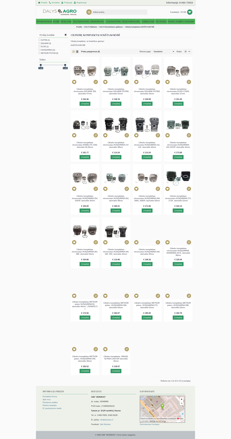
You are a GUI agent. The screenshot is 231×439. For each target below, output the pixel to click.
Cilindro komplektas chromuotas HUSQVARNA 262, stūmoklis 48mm (116, 198)
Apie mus (47, 399)
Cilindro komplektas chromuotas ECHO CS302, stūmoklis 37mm (178, 91)
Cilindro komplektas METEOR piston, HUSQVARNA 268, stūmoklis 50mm (116, 305)
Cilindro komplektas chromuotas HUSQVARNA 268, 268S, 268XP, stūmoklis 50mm (147, 198)
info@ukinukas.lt (106, 420)
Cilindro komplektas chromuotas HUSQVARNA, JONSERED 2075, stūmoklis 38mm (178, 251)
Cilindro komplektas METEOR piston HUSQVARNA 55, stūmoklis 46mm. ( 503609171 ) (85, 305)
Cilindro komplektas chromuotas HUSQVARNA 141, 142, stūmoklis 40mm (147, 144)
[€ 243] (65, 65)
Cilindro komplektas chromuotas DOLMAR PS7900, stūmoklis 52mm (116, 91)
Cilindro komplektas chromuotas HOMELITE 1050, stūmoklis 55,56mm (85, 144)
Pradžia (79, 27)
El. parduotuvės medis (52, 408)
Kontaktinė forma (50, 396)
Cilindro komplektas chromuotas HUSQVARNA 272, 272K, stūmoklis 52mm (178, 198)
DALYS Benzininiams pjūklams (111, 27)
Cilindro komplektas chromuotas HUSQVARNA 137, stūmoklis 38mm (116, 144)
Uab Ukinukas (105, 424)
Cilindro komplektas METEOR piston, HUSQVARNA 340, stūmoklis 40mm (84, 358)
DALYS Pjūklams (90, 27)
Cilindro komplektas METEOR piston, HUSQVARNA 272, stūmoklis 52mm (147, 305)
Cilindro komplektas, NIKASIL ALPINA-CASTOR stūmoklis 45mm (116, 358)
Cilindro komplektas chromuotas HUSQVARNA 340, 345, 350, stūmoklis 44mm (116, 251)
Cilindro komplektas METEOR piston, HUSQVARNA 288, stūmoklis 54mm (178, 305)
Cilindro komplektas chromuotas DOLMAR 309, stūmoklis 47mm (85, 91)
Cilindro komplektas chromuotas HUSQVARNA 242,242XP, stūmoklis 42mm (178, 144)
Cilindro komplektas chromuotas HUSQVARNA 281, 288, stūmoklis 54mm (85, 251)
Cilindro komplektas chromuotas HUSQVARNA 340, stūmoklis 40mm (147, 251)
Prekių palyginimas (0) (90, 52)
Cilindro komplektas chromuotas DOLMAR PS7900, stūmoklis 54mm (147, 91)
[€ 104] (41, 65)
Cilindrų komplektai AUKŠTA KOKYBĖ (139, 27)
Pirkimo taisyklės (50, 405)
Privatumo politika (50, 402)
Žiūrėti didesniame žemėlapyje (149, 424)
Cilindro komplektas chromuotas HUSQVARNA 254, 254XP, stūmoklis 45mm (85, 198)
